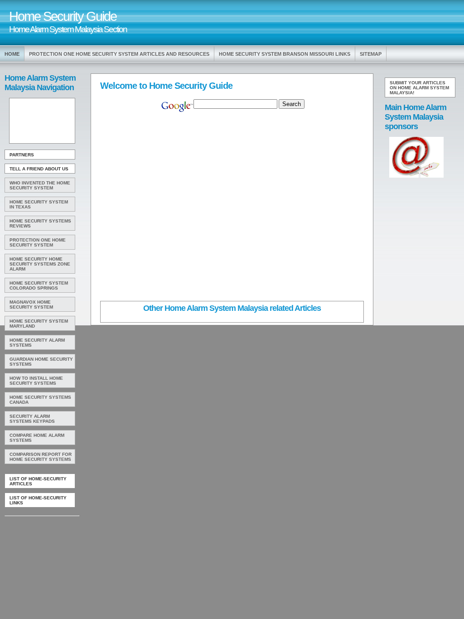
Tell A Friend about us (39, 168)
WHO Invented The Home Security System (40, 185)
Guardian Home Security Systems (41, 362)
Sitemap (371, 54)
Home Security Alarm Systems (37, 343)
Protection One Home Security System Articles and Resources (119, 54)
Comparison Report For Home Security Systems (41, 457)
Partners (22, 154)
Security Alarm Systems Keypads (32, 419)
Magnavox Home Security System (31, 305)
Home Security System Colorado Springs (39, 285)
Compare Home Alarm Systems (37, 438)
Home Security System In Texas (39, 204)
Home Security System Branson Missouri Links (284, 54)
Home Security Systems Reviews (40, 223)
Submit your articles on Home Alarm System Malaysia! (419, 87)
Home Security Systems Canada (40, 400)
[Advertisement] (41, 121)
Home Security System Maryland (39, 324)
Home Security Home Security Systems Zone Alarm (40, 263)
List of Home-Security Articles (38, 481)
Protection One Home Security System (38, 242)
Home (12, 54)
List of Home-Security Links (38, 500)
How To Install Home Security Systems (36, 381)
